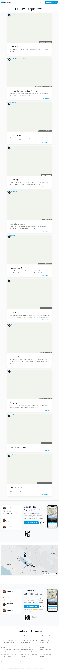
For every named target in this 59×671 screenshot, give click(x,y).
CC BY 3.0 (49, 219)
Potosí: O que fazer (44, 640)
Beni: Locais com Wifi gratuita (47, 635)
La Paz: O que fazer (25, 645)
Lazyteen (43, 307)
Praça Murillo (15, 46)
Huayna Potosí (16, 268)
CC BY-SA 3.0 (48, 175)
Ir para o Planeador (51, 2)
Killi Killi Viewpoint (17, 224)
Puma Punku (15, 357)
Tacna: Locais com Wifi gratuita (28, 652)
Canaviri (43, 442)
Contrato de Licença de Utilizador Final (37, 666)
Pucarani (13, 403)
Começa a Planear (31, 522)
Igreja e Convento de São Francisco (24, 91)
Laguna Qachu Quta (18, 447)
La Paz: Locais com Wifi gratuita (9, 640)
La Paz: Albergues (5, 652)
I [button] (29, 564)
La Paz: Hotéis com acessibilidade (10, 649)
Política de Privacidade (49, 666)
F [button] (31, 563)
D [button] (25, 563)
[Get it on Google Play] (43, 522)
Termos (27, 666)
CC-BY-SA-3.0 (48, 86)
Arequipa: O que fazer (26, 658)
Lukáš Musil (42, 42)
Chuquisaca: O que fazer (46, 638)
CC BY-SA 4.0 (48, 42)
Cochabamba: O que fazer (27, 649)
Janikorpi (43, 352)
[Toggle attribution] (56, 574)
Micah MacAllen (41, 130)
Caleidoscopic (42, 398)
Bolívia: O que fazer (6, 638)
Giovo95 (43, 175)
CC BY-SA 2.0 (48, 130)
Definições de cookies (5, 668)
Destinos (24, 666)
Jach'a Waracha (16, 487)
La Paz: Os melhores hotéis (8, 642)
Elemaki (44, 219)
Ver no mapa (45, 54)
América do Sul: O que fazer (8, 635)
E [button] (31, 565)
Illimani (13, 312)
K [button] (25, 554)
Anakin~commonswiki (40, 86)
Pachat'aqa (14, 179)
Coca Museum (15, 135)
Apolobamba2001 (41, 482)
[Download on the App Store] (40, 522)
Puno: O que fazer (25, 647)
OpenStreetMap (47, 573)
